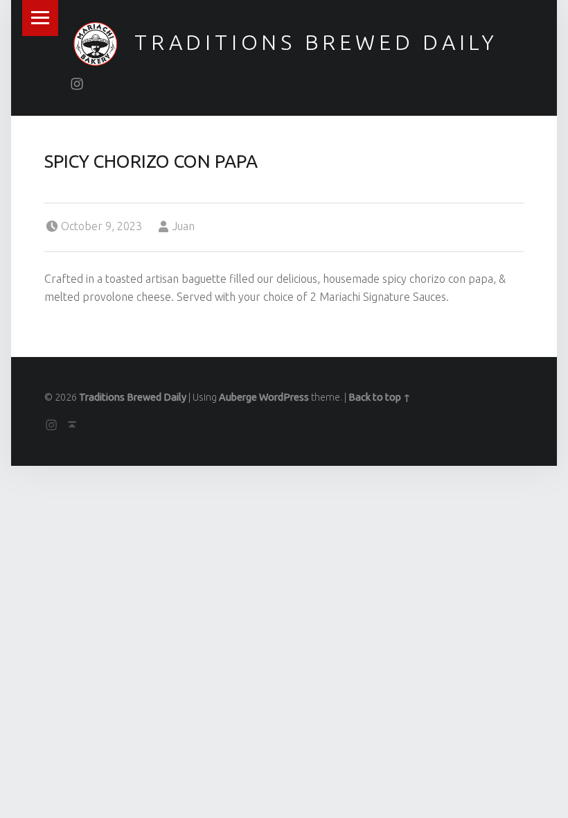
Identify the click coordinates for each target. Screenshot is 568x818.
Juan (183, 226)
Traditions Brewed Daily (316, 42)
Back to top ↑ (379, 397)
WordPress (284, 397)
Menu (40, 18)
